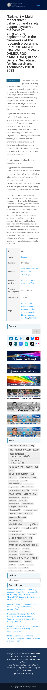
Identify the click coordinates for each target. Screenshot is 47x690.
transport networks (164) (23, 558)
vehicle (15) (21, 564)
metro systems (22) (25, 551)
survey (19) (30, 564)
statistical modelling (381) (23, 524)
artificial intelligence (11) (15, 531)
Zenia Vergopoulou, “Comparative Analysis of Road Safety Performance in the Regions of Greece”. (23, 606)
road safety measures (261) (17, 461)
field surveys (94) (15, 520)
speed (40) (11, 470)
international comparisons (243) (19, 455)
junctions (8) (25, 497)
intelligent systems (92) (18, 506)
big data (24, 303)
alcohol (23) (35, 490)
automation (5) (12, 567)
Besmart (24, 257)
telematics (33, 318)
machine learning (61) (29, 528)
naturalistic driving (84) (17, 517)
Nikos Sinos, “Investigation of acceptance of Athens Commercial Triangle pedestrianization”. (23, 628)
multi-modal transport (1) (15, 570)
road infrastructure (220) (23, 493)
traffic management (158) (23, 544)
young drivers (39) (13, 487)
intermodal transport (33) (26, 554)
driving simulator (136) (20, 513)
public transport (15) (27, 541)
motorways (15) (12, 500)
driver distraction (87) (28, 477)
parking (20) (26, 548)
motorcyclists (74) (15, 484)
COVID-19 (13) (12, 564)
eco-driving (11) (32, 534)
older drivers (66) (27, 487)
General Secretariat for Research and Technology (29, 271)
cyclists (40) (24, 481)
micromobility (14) (29, 570)
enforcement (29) (28, 483)
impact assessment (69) (17, 534)
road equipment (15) (14, 503)
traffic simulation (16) (14, 548)
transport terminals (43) (15, 561)
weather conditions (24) (27, 503)
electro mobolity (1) (23, 567)
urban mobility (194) (20, 537)
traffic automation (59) (30, 510)
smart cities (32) (13, 551)
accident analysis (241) (21, 445)
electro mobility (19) (13, 541)
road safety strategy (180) (23, 466)
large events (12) (13, 554)
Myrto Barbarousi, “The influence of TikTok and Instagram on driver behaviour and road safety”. (23, 638)
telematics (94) (14, 510)
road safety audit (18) (14, 497)
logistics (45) (28, 561)
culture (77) (12, 478)
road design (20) (23, 500)
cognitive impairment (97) (19, 490)
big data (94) (14, 528)
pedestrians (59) (13, 481)
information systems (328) (24, 449)
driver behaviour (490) (21, 473)
